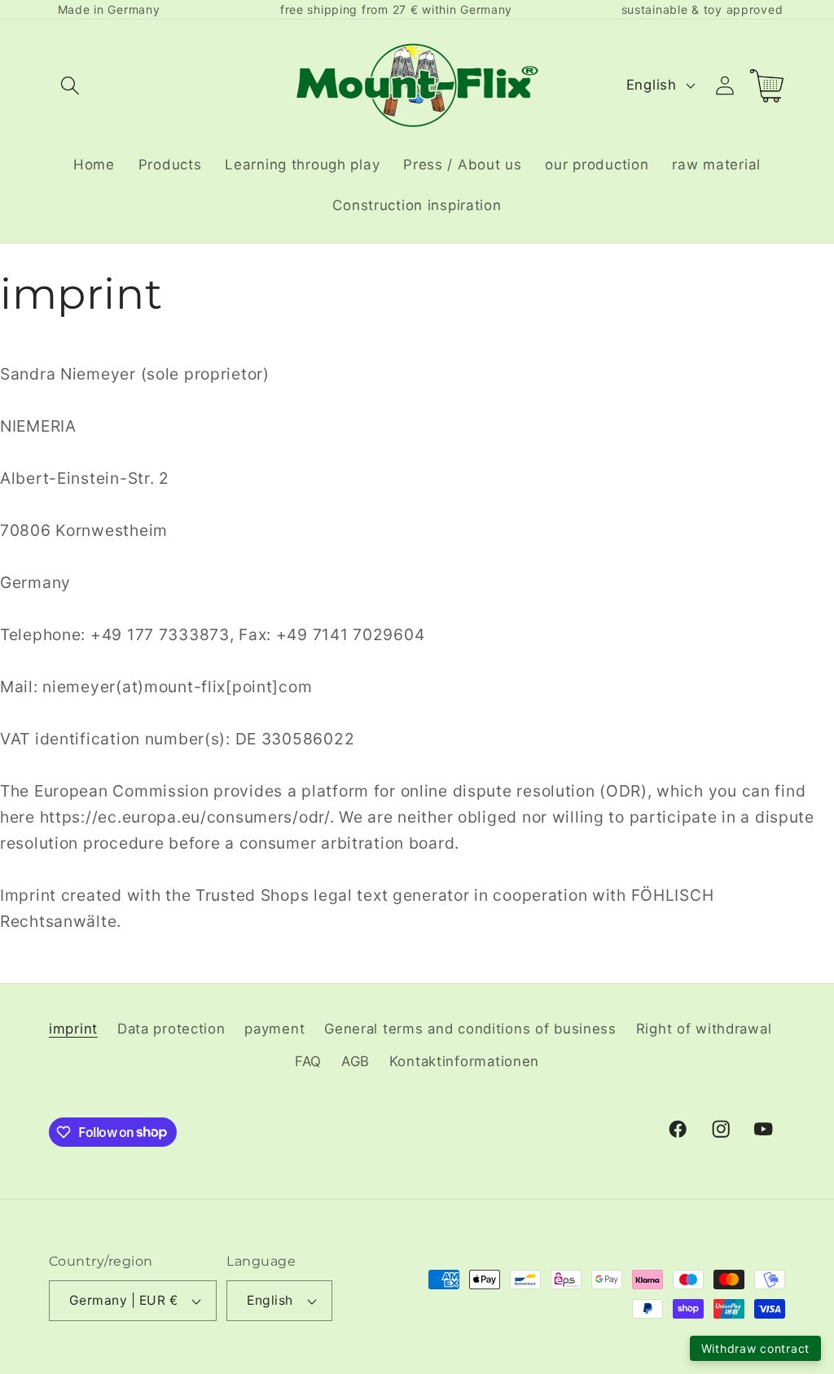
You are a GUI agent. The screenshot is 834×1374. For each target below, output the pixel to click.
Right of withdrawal (704, 1029)
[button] (70, 85)
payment (274, 1029)
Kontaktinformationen (464, 1061)
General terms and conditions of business (470, 1029)
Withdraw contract (755, 1348)
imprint (73, 1029)
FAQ (308, 1061)
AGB (355, 1061)
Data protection (171, 1029)
